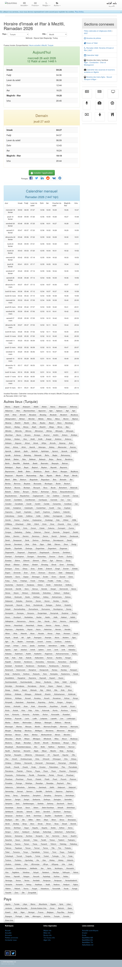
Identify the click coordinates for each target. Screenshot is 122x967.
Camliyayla (43, 500)
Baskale (26, 463)
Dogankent (52, 548)
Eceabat (8, 560)
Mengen (71, 730)
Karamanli (9, 670)
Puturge (19, 783)
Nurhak (8, 755)
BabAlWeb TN (87, 942)
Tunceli (19, 856)
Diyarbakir (18, 548)
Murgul (66, 743)
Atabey (51, 447)
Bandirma (68, 459)
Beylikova (74, 471)
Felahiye (23, 581)
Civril (76, 524)
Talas (35, 840)
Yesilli (48, 884)
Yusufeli (8, 892)
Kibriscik (33, 690)
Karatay (64, 670)
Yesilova (56, 884)
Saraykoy (47, 795)
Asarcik (32, 447)
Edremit (26, 560)
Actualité (87, 95)
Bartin (7, 463)
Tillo (53, 848)
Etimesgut (36, 577)
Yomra (25, 888)
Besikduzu (38, 471)
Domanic (56, 552)
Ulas (44, 860)
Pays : (4, 34)
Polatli (47, 779)
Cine (69, 524)
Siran (32, 824)
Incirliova (58, 641)
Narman (72, 747)
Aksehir (17, 423)
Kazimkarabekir (11, 682)
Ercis (33, 568)
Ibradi (16, 637)
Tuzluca (8, 860)
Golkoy (45, 597)
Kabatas (8, 653)
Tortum (46, 852)
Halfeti (72, 617)
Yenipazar (47, 880)
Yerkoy (28, 884)
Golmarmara (57, 597)
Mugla (18, 743)
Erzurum (52, 572)
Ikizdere (66, 637)
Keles (57, 682)
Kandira (59, 657)
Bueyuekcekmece (67, 491)
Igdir (28, 637)
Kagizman (48, 653)
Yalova (75, 872)
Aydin (26, 451)
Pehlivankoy (20, 775)
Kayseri (52, 678)
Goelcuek (18, 597)
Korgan (60, 702)
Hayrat (29, 629)
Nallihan (51, 747)
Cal (48, 496)
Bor (71, 479)
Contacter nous (11, 940)
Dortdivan (66, 552)
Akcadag (43, 415)
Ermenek (17, 572)
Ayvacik (64, 451)
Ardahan (58, 439)
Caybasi (67, 508)
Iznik (63, 649)
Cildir (29, 524)
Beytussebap (31, 475)
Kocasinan (57, 698)
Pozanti (63, 779)
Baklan (16, 459)
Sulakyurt (25, 832)
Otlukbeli (72, 763)
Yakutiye (56, 872)
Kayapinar (21, 678)
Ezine (71, 577)
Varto (49, 868)
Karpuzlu (36, 674)
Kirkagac (28, 694)
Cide (58, 520)
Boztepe (27, 487)
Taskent (61, 840)
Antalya (8, 439)
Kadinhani (19, 653)
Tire (59, 848)
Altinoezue (39, 431)
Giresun (25, 593)
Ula (37, 860)
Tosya (62, 852)
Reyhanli (60, 783)
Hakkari (64, 617)
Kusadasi (66, 714)
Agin (51, 410)
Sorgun (8, 832)
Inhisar (16, 645)
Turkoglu (55, 856)
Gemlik (18, 589)
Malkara (58, 722)
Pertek (51, 775)
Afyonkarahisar (29, 410)
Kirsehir (48, 694)
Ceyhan (26, 520)
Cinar (52, 524)
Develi (69, 540)
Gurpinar (65, 613)
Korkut (7, 706)
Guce (28, 605)
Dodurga (29, 548)
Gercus (35, 589)
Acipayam (26, 406)
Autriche (47, 916)
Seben (35, 807)
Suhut (16, 832)
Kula (23, 710)
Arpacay (62, 443)
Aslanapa (42, 447)
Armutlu (53, 443)
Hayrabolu (20, 629)
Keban (38, 682)
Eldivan (26, 564)
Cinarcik (61, 524)
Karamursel (20, 670)
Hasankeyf (30, 625)
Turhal (37, 856)
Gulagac (49, 605)
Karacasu (51, 662)
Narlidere (61, 747)
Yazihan (57, 876)
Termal (36, 848)
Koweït (7, 912)
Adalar (44, 406)
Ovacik (7, 767)
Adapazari (62, 406)
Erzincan (42, 572)
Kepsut (59, 686)
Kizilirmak (71, 694)
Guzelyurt (17, 617)
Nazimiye (16, 751)
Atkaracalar (62, 447)
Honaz (50, 633)
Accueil (7, 930)
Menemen (61, 730)
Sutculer (27, 840)
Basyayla (55, 463)
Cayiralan (27, 512)
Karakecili (19, 666)
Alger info (47, 940)
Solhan (61, 828)
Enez (17, 568)
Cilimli (36, 524)
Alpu (67, 427)
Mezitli (18, 738)
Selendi (29, 811)
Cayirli (37, 512)
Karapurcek (44, 670)
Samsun (29, 791)
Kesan (68, 686)
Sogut (26, 828)
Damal (47, 532)
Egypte (53, 904)
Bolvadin (63, 479)
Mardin (37, 726)
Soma (70, 828)
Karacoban (62, 662)
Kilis (55, 690)
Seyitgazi (8, 819)
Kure (7, 714)
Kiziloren (8, 698)
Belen (28, 471)
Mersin (57, 734)
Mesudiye (9, 738)
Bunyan (26, 491)
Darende (56, 532)
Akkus (57, 419)
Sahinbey (31, 787)
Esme (18, 577)
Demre (45, 536)
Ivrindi (32, 649)
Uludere (8, 864)
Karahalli (73, 662)
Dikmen (57, 544)
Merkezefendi (46, 734)
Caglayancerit (38, 496)
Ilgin (6, 641)
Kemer (42, 686)
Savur (27, 807)
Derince (35, 540)
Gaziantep (9, 585)
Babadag (27, 455)
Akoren (66, 419)
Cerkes (68, 516)
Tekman (8, 848)
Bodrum (23, 479)
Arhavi (27, 443)
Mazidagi (17, 730)
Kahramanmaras (62, 653)
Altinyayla (59, 431)
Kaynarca (32, 678)
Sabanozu (9, 787)
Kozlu (7, 710)
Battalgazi (9, 467)
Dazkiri (75, 532)
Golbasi (66, 593)
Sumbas (29, 836)
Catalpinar (17, 508)
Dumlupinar (19, 556)
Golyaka (19, 601)
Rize (68, 783)
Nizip (61, 751)
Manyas (28, 726)
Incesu (48, 641)
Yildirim (8, 888)
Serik (28, 815)
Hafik (55, 617)
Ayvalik (7, 455)
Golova (68, 597)
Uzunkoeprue (21, 868)
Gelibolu (69, 585)
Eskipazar (69, 572)
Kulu (37, 710)
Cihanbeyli (19, 524)
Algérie (7, 904)
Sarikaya (47, 799)
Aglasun (59, 410)
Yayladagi (46, 876)
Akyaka (42, 423)
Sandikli (39, 791)
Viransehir (70, 868)
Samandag (9, 791)
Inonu (24, 645)
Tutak (70, 856)
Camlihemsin (30, 500)
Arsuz (7, 447)
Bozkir (58, 483)
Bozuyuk (36, 487)
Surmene (55, 836)
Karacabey (40, 662)
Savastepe (9, 807)
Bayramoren (10, 471)
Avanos (73, 447)
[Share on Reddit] (48, 178)
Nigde (36, 751)
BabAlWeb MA (87, 937)
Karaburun (28, 662)
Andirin (55, 435)
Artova (15, 447)
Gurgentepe (42, 613)
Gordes (56, 601)
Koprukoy (41, 702)
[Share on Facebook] (30, 178)
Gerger (53, 589)
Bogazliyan (45, 479)
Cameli (7, 500)
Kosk (33, 706)
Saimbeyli (42, 787)
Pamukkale (73, 767)
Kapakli (8, 662)
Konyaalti (8, 702)
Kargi (7, 674)
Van (42, 868)
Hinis (15, 633)
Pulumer (73, 779)
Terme (45, 848)
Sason (70, 803)
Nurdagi (70, 751)
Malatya (38, 722)
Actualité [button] (23, 5)
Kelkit (65, 682)
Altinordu (18, 431)
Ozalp (33, 767)
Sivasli (64, 824)
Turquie (57, 916)
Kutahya (8, 718)
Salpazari (72, 787)
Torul (54, 852)
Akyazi (51, 423)
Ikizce (57, 637)
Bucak (53, 487)
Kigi (41, 690)
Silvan (53, 819)
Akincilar (31, 419)
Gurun (7, 617)
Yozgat (34, 888)
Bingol (66, 475)
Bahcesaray (65, 455)
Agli (67, 410)
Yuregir (74, 888)
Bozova (17, 487)
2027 (86, 33)
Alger (86, 62)
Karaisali (8, 666)
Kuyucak (18, 718)
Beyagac (64, 471)
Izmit (56, 649)
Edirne (17, 560)
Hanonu (63, 621)
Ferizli (32, 581)
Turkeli (46, 856)
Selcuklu (20, 811)
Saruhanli (60, 803)
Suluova (8, 836)
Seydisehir (58, 815)
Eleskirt (35, 564)
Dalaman (37, 532)
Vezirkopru (59, 868)
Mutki (43, 747)
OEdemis (28, 755)
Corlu (25, 528)
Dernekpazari (58, 540)
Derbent (63, 536)
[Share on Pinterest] (59, 178)
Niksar (44, 751)
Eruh (26, 572)
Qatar (70, 908)
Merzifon (67, 734)
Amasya (37, 435)
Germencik (64, 589)
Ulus (26, 864)
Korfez (51, 702)
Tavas (35, 844)
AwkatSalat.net (87, 945)
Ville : (44, 34)
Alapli (34, 427)
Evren (54, 577)
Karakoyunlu (54, 666)
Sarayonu (58, 795)
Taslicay (8, 844)
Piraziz (29, 779)
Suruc (65, 836)
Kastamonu (65, 674)
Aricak (35, 443)
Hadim (47, 617)
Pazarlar (62, 771)
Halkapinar (9, 621)
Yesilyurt (66, 884)
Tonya (25, 852)
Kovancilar (42, 706)
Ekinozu (59, 560)
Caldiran (56, 496)
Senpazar (9, 815)
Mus (74, 743)
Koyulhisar (54, 706)
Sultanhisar (70, 832)
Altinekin (8, 431)
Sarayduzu (25, 795)
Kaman (49, 657)
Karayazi (73, 670)
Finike (59, 581)
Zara (16, 892)
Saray (7, 795)
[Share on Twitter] (36, 178)
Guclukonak (37, 605)
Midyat (26, 738)
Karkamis (16, 674)
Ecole (84, 935)
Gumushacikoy (19, 609)
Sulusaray (18, 836)
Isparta (7, 649)
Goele (27, 597)
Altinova (28, 431)
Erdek (40, 568)
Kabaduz (72, 649)
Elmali (54, 564)
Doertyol (8, 556)
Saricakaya (70, 795)
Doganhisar (40, 548)
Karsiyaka (54, 674)
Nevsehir (27, 751)
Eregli (57, 568)
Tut (63, 856)
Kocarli (46, 698)
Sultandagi (47, 832)
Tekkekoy (73, 844)
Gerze (73, 589)
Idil (22, 637)
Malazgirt (48, 722)
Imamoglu (30, 641)
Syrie (61, 904)
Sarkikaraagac (28, 803)
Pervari (60, 775)
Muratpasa (56, 743)
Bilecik (58, 475)
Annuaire (8, 935)
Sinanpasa (72, 819)
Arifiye (44, 443)
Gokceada (35, 593)
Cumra (71, 528)
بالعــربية (112, 6)
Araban (17, 439)
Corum (33, 528)
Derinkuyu (46, 540)
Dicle (27, 544)
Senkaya (67, 811)
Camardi (66, 496)
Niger (23, 912)
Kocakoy (37, 698)
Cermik (8, 520)
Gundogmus (58, 609)
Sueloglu (36, 832)
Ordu (37, 759)
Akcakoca (74, 415)
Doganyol (21, 552)
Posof (55, 779)
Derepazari (17, 540)
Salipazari (61, 787)
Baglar (55, 455)
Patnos (29, 771)
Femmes (100, 118)
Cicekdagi (49, 520)
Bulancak (73, 487)
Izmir (49, 649)
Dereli (7, 540)
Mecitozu (28, 730)
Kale (7, 657)
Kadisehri (37, 653)
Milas (56, 738)
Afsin (18, 410)
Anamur (47, 435)
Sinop (24, 824)
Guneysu (20, 613)
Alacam (8, 427)
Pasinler (20, 771)
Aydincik (34, 451)
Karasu (54, 670)
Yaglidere (15, 872)
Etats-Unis (9, 920)
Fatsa (7, 581)
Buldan (17, 491)
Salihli (52, 787)
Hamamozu (21, 621)
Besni (55, 471)
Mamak (67, 722)
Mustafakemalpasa (23, 747)
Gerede (44, 589)
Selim (38, 811)
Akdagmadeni (10, 419)
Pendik (31, 775)
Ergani (7, 572)
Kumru (73, 710)
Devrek (8, 544)
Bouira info (47, 935)
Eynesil (62, 577)
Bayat (18, 467)
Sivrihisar (17, 828)
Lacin (27, 718)
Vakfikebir (33, 868)
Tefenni (53, 844)
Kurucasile (55, 714)
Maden (16, 722)
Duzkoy (69, 556)
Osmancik (28, 763)
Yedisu (65, 876)
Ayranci (55, 451)
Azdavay (17, 455)
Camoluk (54, 500)
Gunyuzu (30, 613)
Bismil (7, 479)
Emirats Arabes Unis (38, 908)
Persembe (41, 775)
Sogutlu (35, 828)
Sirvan (48, 824)
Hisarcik (24, 633)
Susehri (73, 836)
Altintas (49, 431)
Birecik (74, 475)
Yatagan (26, 876)
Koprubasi (19, 702)
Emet (62, 564)
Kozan (72, 706)
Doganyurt (32, 552)
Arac (25, 439)
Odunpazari (39, 755)
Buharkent (63, 487)
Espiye (25, 577)
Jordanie (8, 908)
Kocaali (28, 698)
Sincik (7, 824)
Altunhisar (9, 435)
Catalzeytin (29, 508)
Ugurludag (29, 860)
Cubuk (42, 528)
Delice (7, 536)
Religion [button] (46, 5)
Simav (62, 819)
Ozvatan (42, 767)
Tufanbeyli (9, 856)
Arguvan (18, 443)
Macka (7, 722)
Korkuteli (17, 706)
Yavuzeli (36, 876)
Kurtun (45, 714)
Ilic (13, 641)
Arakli (32, 439)
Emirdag (70, 564)
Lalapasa (43, 718)
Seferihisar (71, 807)
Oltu (73, 755)
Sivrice (7, 828)
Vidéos (99, 107)
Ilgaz (74, 637)
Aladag (17, 427)
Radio (86, 107)
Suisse (70, 912)
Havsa (57, 625)
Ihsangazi (37, 637)
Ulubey (52, 860)
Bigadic (49, 475)
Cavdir (51, 508)
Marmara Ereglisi (50, 726)
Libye (25, 904)
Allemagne (37, 916)
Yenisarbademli (71, 880)
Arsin (71, 443)
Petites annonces (11, 937)
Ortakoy (8, 763)
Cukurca (51, 528)
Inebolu (68, 641)
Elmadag (44, 564)
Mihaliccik (47, 738)
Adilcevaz (73, 406)
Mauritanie (43, 904)
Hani (54, 621)
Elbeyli (7, 564)
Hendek (67, 629)
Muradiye (27, 743)
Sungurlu (39, 836)
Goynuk (19, 605)
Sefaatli (60, 807)
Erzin (33, 572)
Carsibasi (67, 504)
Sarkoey (50, 803)
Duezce (52, 556)
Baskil (35, 463)
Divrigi (73, 544)
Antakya (74, 435)
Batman (65, 463)
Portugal (18, 916)
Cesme (17, 520)
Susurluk (8, 840)
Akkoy (49, 419)
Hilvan (7, 633)
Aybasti (17, 451)
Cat (76, 504)
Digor (42, 544)
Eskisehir (8, 577)
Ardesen (8, 443)
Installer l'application (43, 172)
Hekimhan (48, 629)
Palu (63, 767)
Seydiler (48, 815)
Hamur (31, 621)
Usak (70, 864)
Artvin (24, 447)
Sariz (18, 803)
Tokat (7, 852)
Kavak (75, 674)
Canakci (8, 504)
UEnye (45, 864)
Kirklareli (38, 694)
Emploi (84, 933)
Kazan (61, 678)
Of (49, 755)
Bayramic (63, 467)
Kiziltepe (18, 698)
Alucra (18, 435)
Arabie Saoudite (21, 908)
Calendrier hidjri (92, 55)
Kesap (7, 690)
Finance (87, 118)
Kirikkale (18, 694)
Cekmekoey (9, 516)
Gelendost (58, 585)
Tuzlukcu (18, 860)
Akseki (26, 423)
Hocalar (41, 633)
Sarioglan (57, 799)
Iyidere (41, 649)
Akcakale (53, 415)
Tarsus (52, 840)
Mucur (64, 738)
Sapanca (59, 791)
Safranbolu (20, 787)
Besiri (47, 471)
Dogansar (63, 548)
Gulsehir (68, 605)
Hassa (40, 625)
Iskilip (63, 645)
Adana (52, 406)
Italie (27, 916)
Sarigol (17, 799)
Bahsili (7, 459)
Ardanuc (68, 439)
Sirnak (40, 824)
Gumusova (46, 609)
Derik (27, 540)
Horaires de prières (93, 38)
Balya (51, 459)
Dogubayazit (44, 552)
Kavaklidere (9, 678)
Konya (75, 698)
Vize (6, 872)
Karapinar (32, 670)
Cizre (7, 528)
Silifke (30, 819)
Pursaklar (8, 783)
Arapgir (48, 439)
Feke (15, 581)
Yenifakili (36, 880)
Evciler (45, 577)
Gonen (38, 601)
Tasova (17, 844)
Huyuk (7, 637)
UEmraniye (35, 864)
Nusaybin (17, 755)
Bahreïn (61, 908)
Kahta (74, 653)
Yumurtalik (56, 888)
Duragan (30, 556)
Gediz (48, 585)
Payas (37, 771)
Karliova (26, 674)
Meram (18, 734)
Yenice (18, 880)
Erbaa (25, 568)
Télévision (113, 95)
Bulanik (8, 491)
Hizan (32, 633)
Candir (28, 504)
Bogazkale (34, 479)
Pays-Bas (60, 912)
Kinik (62, 690)
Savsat (19, 807)
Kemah (73, 682)
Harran (7, 625)
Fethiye (41, 581)
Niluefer (53, 751)
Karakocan (30, 666)
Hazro (38, 629)
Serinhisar (37, 815)
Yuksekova (45, 888)
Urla (63, 864)
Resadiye (39, 783)
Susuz (17, 840)
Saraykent (37, 795)
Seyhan (69, 815)
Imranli (40, 641)
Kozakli (64, 706)
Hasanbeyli (18, 625)
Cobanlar (16, 528)
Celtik (38, 516)
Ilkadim (20, 641)
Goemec (29, 601)
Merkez (35, 734)
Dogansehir (9, 552)
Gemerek (8, 589)
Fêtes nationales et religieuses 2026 (97, 31)
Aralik (40, 439)
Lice (61, 718)
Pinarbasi (69, 775)
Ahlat (14, 415)
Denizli (54, 536)
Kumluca (64, 710)
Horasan (67, 633)
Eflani (44, 560)
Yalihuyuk (66, 872)
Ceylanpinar (37, 520)
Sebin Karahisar (48, 807)
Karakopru (42, 666)
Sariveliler (68, 799)
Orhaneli (46, 759)
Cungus (8, 532)
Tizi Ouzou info (49, 937)
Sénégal (31, 912)
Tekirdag (63, 844)
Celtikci (46, 516)
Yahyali (35, 872)
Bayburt (35, 467)
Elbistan (17, 564)
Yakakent (45, 872)
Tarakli (43, 840)
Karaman (65, 666)
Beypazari (9, 475)
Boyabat (27, 483)
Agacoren (42, 410)
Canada (66, 916)
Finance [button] (35, 5)
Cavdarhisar (41, 508)
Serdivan (19, 815)
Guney (68, 609)
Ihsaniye (48, 637)
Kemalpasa (20, 686)
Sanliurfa (49, 791)
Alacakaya (69, 423)
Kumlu (55, 710)
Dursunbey (42, 556)
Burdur (35, 491)
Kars (45, 674)
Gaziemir (20, 585)
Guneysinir (9, 613)
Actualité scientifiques (90, 930)
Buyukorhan (24, 496)
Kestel (24, 690)
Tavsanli (44, 844)
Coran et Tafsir (92, 43)
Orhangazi (57, 759)
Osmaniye (62, 763)
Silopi (46, 819)
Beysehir (19, 475)
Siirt (17, 819)
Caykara (56, 512)
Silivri (38, 819)
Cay (59, 508)
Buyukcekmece (11, 496)
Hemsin (58, 629)
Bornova (17, 483)
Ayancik (8, 451)
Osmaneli (39, 763)
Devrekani (18, 544)
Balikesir (32, 459)
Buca (45, 487)
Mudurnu (8, 743)
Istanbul (24, 649)
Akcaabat (32, 415)
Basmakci (44, 463)
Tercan (28, 848)
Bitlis (15, 479)
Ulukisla (18, 864)
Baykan (44, 467)
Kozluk (15, 710)
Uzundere (9, 868)
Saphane (69, 791)
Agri (73, 410)
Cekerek (66, 512)
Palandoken (53, 767)
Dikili (49, 544)
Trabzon (71, 852)
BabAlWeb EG (87, 940)
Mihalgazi (36, 738)
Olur (6, 759)
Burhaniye (45, 491)
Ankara (64, 435)
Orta (66, 759)
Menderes (49, 730)
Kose (26, 706)
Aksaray (8, 423)
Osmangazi (50, 763)
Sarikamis (36, 799)
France (40, 912)
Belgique (50, 912)
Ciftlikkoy (8, 524)
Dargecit (66, 532)
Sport (112, 107)
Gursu (74, 613)
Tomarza (16, 852)
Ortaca (73, 759)
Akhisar (22, 419)
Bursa (54, 491)
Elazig (68, 560)
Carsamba (57, 504)
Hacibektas (28, 617)
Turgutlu (28, 856)
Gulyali (7, 609)
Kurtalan (36, 714)
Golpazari (9, 601)
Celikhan (29, 516)
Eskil (60, 572)
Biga (41, 475)
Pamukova (9, 771)
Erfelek (75, 568)
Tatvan (26, 844)
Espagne (8, 916)
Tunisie (16, 904)
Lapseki (54, 718)
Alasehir (43, 427)
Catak (7, 508)
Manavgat (9, 726)
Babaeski (37, 455)
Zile (23, 892)
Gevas (7, 593)
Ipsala (32, 645)
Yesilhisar (38, 884)
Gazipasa (30, 585)
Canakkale (19, 504)
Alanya (25, 427)
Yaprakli (17, 876)
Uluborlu (70, 860)
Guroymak (54, 613)
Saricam (8, 799)
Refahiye (28, 783)
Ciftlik (74, 520)
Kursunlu (15, 714)
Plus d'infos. (79, 11)
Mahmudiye (27, 722)
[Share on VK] (54, 178)
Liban (69, 904)
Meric (26, 734)
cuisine (112, 118)
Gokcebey (47, 593)
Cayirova (46, 512)
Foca (67, 581)
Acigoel (16, 406)
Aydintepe (45, 451)
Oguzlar (65, 755)
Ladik (35, 718)
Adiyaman (9, 410)
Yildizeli (17, 888)
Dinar (66, 544)
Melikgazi (38, 730)
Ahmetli (22, 415)
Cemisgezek (57, 516)
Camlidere (18, 500)
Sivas (56, 824)
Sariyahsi (8, 803)
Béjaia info (47, 930)
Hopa (58, 633)
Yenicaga (8, 880)
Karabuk (17, 662)
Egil (51, 560)
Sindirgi (16, 824)
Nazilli (7, 751)
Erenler (66, 568)
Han (39, 621)
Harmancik (74, 621)
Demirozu (35, 536)
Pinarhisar (19, 779)
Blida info (46, 933)
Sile (23, 819)
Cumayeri (61, 528)
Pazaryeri (72, 771)
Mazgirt (8, 730)
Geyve (16, 593)
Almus (59, 427)
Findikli (50, 581)
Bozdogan (48, 483)
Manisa (19, 726)
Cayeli (18, 512)
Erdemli (49, 568)
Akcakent (63, 415)
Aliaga (51, 427)
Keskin (16, 690)
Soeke (53, 828)
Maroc (33, 904)
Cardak (46, 504)
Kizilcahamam (59, 694)
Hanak (47, 621)
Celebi (20, 516)
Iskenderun (52, 645)
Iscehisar (41, 645)
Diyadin (8, 548)
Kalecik (28, 657)
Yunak (66, 888)
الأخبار (99, 95)
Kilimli (48, 690)
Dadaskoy (18, 532)
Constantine (94, 62)
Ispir (15, 649)
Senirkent (57, 811)
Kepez (50, 686)
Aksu (34, 423)
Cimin (44, 524)
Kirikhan (8, 694)
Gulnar (58, 605)
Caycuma (8, 512)
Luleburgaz (71, 718)
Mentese (8, 734)
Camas (75, 496)
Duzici (61, 556)
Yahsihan (26, 872)
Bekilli (20, 471)
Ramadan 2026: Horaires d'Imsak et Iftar (99, 49)
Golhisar (36, 597)
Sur (47, 836)
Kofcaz (66, 698)
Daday (28, 532)
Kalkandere (39, 657)
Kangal (68, 657)
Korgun (69, 702)
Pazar (45, 771)
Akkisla (40, 419)
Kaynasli (43, 678)
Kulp (30, 710)
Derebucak (74, 536)
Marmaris (74, 726)
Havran (48, 625)
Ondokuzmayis (26, 759)
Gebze (40, 585)
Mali (15, 912)
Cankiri (37, 504)
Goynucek (9, 605)
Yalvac (7, 876)
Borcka (7, 483)
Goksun (57, 593)
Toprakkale (35, 852)
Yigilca (75, 884)
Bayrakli (53, 467)
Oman (52, 908)
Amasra (27, 435)
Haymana (9, 629)
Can (62, 500)
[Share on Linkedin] (42, 178)
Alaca (59, 423)
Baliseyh (42, 459)
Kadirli (28, 653)
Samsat (20, 791)
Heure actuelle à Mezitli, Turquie (41, 45)
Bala (24, 459)
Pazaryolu (9, 775)
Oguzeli (56, 755)
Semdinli (46, 811)
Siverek (73, 824)
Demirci (16, 536)
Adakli (36, 406)
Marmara (63, 726)
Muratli (37, 743)
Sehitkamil (9, 811)
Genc (27, 589)
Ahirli (7, 415)
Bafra (47, 455)
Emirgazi (8, 568)
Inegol (7, 645)
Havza (65, 625)
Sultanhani (59, 832)
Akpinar (75, 419)
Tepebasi (18, 848)
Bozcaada (37, 483)
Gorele (65, 601)
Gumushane (33, 609)
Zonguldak (32, 892)
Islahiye (71, 645)
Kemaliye (8, 686)
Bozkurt (67, 483)
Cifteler (66, 520)
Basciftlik (16, 463)
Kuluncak (45, 710)
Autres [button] (56, 5)
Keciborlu (47, 682)
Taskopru (71, 840)
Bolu (54, 479)
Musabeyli (9, 747)
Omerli (14, 759)
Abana (7, 406)
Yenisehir (8, 884)
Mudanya (73, 738)
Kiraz (70, 690)
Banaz (59, 459)
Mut (35, 747)
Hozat (76, 633)
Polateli (38, 779)
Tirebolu (68, 848)
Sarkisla (40, 803)
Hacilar (39, 617)
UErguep (55, 864)
